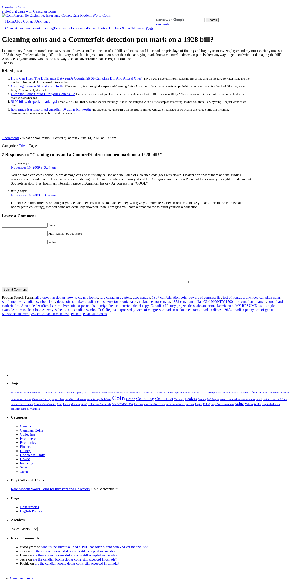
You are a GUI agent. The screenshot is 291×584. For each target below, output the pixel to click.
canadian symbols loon (39, 301)
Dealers (191, 399)
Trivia (23, 146)
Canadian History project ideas (173, 306)
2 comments (10, 138)
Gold (259, 399)
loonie (66, 404)
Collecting (46, 28)
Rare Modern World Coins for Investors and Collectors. (50, 489)
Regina (198, 404)
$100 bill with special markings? (34, 102)
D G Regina (107, 310)
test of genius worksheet (240, 297)
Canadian (256, 392)
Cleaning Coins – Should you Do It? (37, 86)
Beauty (234, 392)
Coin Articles (29, 507)
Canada (10, 28)
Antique (212, 392)
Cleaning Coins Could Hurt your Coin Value (43, 94)
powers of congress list (204, 297)
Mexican (75, 404)
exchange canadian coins (89, 314)
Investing (26, 463)
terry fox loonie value (121, 301)
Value (239, 404)
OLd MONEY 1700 (218, 301)
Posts (149, 28)
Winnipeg (35, 408)
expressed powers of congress (139, 310)
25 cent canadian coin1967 (50, 314)
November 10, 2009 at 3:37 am (33, 167)
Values (249, 404)
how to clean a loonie (82, 297)
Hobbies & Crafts (121, 28)
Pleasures (138, 404)
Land (59, 404)
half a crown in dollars (49, 297)
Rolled (206, 404)
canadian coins (271, 392)
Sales (24, 467)
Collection (164, 398)
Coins (130, 399)
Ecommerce (62, 28)
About (18, 21)
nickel (84, 404)
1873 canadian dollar (187, 301)
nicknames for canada (154, 301)
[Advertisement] (145, 3)
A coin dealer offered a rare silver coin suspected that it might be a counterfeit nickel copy (85, 306)
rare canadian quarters (115, 297)
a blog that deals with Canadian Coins (29, 11)
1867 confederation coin (169, 297)
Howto (139, 28)
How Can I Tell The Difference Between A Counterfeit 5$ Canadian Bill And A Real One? (76, 78)
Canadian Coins (13, 7)
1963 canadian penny (238, 310)
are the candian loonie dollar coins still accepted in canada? (73, 551)
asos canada (141, 297)
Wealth (257, 404)
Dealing (202, 399)
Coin (118, 398)
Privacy (44, 21)
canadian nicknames (176, 310)
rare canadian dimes (207, 310)
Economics (79, 28)
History (103, 28)
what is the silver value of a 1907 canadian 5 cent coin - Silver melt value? (94, 547)
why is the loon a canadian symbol (72, 310)
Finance (92, 28)
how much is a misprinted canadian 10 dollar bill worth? (51, 109)
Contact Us (31, 21)
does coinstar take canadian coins (81, 301)
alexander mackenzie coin (214, 306)
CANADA (244, 392)
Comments (161, 24)
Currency (179, 399)
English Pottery (31, 511)
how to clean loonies (30, 310)
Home (9, 21)
